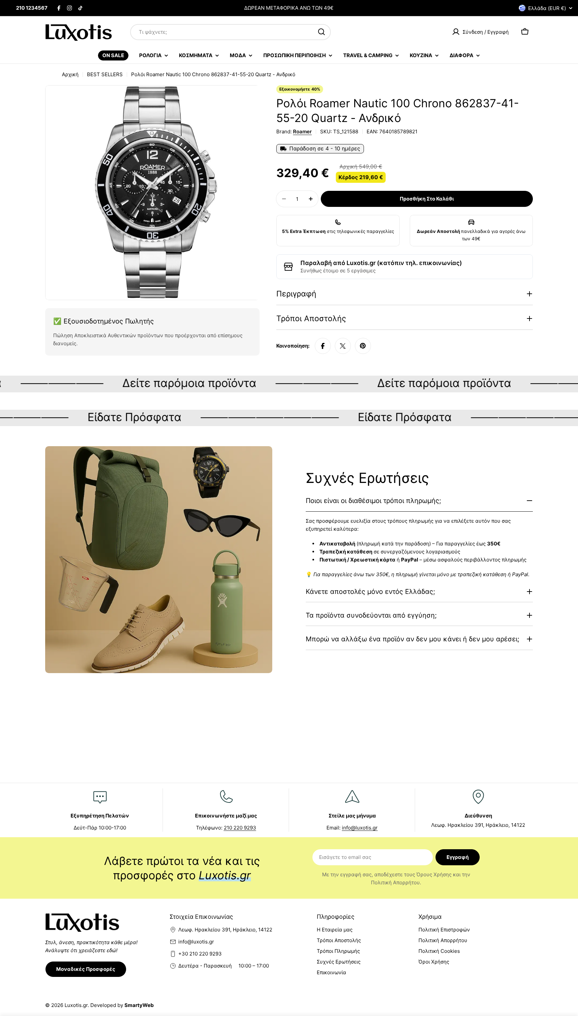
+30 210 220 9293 (200, 953)
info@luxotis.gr (360, 827)
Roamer (302, 131)
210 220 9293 (240, 827)
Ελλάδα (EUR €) (547, 8)
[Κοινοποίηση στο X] (343, 346)
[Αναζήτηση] (321, 32)
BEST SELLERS (105, 74)
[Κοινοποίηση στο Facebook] (323, 346)
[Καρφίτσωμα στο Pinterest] (363, 346)
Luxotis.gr (76, 1005)
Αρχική (70, 74)
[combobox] (230, 32)
